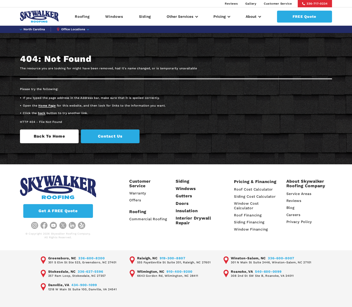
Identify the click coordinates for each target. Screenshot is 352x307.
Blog (290, 208)
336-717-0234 (317, 3)
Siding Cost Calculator (255, 196)
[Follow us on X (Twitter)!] (63, 225)
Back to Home (49, 136)
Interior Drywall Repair (193, 220)
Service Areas (298, 194)
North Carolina (34, 29)
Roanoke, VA (242, 271)
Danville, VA (58, 285)
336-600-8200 (91, 258)
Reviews (231, 3)
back (41, 113)
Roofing (82, 16)
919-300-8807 (172, 258)
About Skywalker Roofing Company (305, 183)
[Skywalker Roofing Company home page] (39, 16)
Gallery (250, 3)
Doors (182, 203)
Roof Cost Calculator (253, 189)
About (251, 16)
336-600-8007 (281, 258)
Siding (145, 16)
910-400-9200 (179, 271)
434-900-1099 (84, 285)
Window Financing (251, 229)
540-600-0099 (268, 271)
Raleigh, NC (147, 258)
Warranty (137, 193)
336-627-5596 (90, 271)
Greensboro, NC (62, 258)
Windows (114, 16)
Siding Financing (249, 222)
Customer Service (278, 3)
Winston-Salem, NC (248, 258)
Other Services (180, 16)
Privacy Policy (299, 222)
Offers (135, 200)
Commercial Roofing (148, 219)
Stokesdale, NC (62, 271)
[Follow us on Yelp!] (81, 225)
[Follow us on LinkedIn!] (72, 225)
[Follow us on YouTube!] (53, 225)
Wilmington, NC (151, 271)
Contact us (110, 136)
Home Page (47, 105)
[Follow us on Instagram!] (34, 225)
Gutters (184, 196)
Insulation (187, 211)
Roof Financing (248, 215)
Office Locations (73, 29)
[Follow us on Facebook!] (44, 225)
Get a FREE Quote (58, 211)
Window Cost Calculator (246, 205)
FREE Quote (304, 16)
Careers (293, 215)
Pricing (219, 16)
